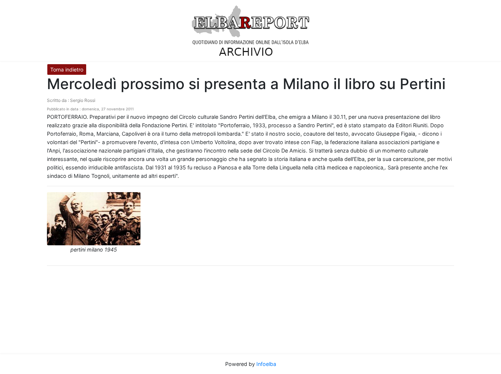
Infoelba (266, 364)
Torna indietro (66, 69)
